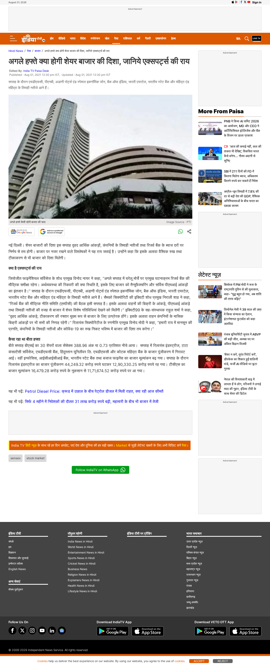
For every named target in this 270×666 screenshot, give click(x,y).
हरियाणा (190, 591)
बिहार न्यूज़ (191, 558)
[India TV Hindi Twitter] (245, 2)
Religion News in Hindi (82, 574)
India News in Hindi (80, 541)
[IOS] (232, 2)
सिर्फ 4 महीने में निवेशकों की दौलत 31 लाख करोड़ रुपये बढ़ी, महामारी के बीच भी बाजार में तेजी (92, 401)
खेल (107, 38)
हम (9, 547)
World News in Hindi (80, 547)
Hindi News (15, 50)
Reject (223, 661)
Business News (77, 569)
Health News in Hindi (81, 585)
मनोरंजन (95, 38)
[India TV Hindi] (33, 39)
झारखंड (190, 607)
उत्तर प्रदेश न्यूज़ (194, 541)
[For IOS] (245, 631)
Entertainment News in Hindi (86, 552)
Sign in (257, 2)
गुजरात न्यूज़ (192, 580)
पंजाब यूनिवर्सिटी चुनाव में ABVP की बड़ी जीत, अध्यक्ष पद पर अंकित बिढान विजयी (242, 339)
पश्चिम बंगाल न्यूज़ (195, 552)
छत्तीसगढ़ (190, 596)
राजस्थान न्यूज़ (193, 574)
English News (17, 569)
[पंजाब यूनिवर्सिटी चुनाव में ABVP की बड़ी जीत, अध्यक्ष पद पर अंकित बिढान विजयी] (210, 339)
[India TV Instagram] (32, 630)
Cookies (42, 661)
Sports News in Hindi (81, 558)
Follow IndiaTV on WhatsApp (97, 470)
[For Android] (210, 631)
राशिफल (127, 38)
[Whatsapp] (180, 231)
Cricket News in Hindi (81, 563)
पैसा (116, 38)
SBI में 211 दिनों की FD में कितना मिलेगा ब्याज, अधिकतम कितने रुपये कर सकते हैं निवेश (241, 176)
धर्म (138, 38)
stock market (35, 458)
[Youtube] (42, 630)
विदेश (83, 38)
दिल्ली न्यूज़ (191, 547)
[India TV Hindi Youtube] (248, 2)
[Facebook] (12, 630)
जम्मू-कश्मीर (192, 602)
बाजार (38, 50)
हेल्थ (173, 38)
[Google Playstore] (113, 631)
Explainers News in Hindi (83, 580)
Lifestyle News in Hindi (82, 591)
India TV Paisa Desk (36, 70)
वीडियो (62, 38)
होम (52, 38)
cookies (179, 661)
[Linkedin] (52, 630)
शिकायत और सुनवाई (18, 558)
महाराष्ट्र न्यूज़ (193, 569)
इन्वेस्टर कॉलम (15, 563)
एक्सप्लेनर (161, 38)
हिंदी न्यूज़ (31, 445)
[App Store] (148, 631)
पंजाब (189, 585)
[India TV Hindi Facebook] (241, 2)
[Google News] (21, 231)
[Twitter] (22, 630)
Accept (199, 661)
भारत (72, 38)
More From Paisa (221, 111)
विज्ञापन (12, 552)
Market (121, 445)
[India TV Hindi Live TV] (257, 39)
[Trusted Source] (52, 231)
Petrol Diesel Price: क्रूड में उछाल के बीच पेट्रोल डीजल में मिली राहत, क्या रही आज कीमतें (94, 391)
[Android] (236, 2)
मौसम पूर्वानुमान (15, 589)
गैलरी (148, 38)
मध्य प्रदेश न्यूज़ (194, 563)
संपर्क (11, 541)
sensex (15, 458)
